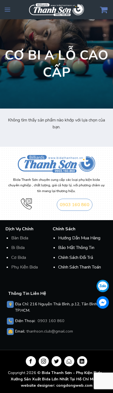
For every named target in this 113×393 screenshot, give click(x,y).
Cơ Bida (18, 257)
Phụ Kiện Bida (24, 267)
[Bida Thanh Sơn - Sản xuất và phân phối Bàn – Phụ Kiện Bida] (56, 9)
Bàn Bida (19, 238)
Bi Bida (18, 248)
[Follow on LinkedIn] (82, 361)
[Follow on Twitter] (57, 361)
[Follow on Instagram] (44, 361)
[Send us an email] (69, 361)
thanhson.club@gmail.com (49, 331)
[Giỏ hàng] (104, 9)
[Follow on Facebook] (31, 361)
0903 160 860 (74, 205)
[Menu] (7, 9)
